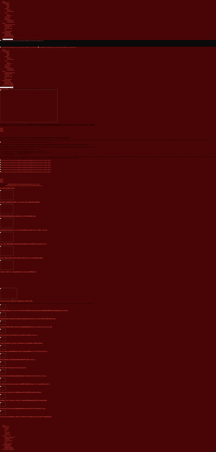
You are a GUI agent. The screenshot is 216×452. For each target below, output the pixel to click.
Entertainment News (6, 2)
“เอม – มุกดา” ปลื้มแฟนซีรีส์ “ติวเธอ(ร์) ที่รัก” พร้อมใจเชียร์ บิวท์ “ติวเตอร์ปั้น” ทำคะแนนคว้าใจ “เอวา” (23, 244)
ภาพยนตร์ (6, 8)
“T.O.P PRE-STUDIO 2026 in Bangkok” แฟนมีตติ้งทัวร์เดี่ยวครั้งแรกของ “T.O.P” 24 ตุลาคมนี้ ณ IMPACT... (25, 384)
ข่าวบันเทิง (6, 52)
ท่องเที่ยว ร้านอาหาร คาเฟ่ (9, 24)
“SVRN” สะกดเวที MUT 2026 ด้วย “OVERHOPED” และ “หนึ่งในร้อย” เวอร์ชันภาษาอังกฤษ (21, 343)
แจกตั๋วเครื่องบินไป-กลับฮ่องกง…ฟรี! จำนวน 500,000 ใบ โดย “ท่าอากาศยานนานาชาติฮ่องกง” (24, 185)
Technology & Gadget (8, 25)
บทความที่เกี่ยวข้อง (4, 188)
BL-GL (8, 7)
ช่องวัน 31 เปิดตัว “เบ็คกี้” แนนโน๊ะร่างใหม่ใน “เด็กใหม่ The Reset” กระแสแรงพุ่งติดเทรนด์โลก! (21, 258)
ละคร (5, 12)
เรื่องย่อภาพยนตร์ (10, 11)
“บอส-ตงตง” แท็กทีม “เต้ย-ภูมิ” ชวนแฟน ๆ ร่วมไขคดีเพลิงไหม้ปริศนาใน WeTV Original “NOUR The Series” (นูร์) (26, 326)
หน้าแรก (4, 1)
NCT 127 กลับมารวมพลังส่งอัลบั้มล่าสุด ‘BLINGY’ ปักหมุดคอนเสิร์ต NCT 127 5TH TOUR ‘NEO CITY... (24, 351)
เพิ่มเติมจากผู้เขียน (11, 188)
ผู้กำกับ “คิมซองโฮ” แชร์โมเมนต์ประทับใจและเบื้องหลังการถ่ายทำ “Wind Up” (18, 359)
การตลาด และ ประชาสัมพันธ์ (8, 36)
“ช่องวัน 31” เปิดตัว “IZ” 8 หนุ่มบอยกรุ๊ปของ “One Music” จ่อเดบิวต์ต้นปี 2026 (18, 271)
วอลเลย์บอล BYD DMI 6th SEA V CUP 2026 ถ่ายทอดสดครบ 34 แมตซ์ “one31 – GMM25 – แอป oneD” (24, 230)
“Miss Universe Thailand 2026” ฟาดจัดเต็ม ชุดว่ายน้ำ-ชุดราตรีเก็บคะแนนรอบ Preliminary (21, 392)
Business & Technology (6, 32)
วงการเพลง (6, 18)
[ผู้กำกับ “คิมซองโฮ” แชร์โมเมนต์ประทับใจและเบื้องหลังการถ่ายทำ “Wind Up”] (3, 357)
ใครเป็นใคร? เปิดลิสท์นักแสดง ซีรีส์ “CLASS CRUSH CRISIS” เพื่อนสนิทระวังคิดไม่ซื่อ (20, 202)
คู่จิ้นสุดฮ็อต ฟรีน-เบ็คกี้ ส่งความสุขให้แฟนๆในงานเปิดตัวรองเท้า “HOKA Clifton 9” (23, 184)
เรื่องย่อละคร (9, 15)
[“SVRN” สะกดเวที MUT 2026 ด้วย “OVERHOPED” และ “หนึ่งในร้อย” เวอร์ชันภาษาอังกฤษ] (3, 340)
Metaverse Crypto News (8, 35)
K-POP (8, 6)
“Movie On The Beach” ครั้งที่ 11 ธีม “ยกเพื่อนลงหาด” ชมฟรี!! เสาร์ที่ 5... (16, 301)
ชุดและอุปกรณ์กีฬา (8, 31)
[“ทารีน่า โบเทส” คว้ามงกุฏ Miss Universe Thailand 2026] (3, 365)
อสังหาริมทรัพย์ (7, 33)
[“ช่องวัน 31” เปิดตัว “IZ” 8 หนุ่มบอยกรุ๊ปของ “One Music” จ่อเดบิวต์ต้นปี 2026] (6, 269)
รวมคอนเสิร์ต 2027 (10, 20)
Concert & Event (7, 19)
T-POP (8, 5)
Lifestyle (3, 23)
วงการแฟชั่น (6, 26)
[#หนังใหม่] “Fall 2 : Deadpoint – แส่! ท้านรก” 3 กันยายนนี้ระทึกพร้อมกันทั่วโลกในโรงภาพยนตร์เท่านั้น (23, 400)
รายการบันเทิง (7, 16)
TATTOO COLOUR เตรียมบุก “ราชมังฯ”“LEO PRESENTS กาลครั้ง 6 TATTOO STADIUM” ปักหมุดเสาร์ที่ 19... (26, 416)
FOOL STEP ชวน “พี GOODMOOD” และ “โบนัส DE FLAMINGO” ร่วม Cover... (19, 335)
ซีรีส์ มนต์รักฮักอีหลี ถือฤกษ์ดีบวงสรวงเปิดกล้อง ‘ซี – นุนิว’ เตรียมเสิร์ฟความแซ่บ (18, 216)
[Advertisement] (20, 43)
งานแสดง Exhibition (8, 28)
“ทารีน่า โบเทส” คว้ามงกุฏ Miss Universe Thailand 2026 (13, 367)
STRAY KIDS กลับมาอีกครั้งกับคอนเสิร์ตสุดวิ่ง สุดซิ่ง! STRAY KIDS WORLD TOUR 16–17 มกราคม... (23, 375)
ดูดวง (5, 29)
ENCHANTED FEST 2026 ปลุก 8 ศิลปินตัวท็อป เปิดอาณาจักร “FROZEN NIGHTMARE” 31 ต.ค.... (23, 408)
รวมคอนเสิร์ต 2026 (10, 22)
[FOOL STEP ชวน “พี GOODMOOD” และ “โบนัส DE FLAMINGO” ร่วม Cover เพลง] (3, 332)
